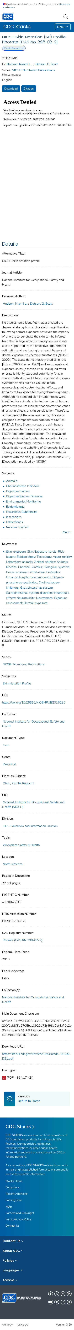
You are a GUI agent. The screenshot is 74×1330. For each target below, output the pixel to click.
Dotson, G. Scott (46, 64)
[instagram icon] (63, 1294)
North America (12, 864)
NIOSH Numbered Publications (33, 70)
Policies (8, 1260)
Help (9, 1207)
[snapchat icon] (63, 1302)
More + (67, 532)
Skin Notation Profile (17, 683)
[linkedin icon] (69, 1294)
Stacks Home (14, 1181)
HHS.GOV (7, 1324)
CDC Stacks (18, 1126)
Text (6, 745)
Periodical (9, 764)
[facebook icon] (50, 1294)
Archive (8, 1280)
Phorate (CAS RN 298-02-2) (22, 940)
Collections (13, 1187)
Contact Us (12, 1226)
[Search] (66, 16)
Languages (11, 1270)
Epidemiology (15, 507)
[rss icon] (69, 1302)
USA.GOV (23, 1324)
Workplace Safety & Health (21, 845)
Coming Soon (14, 1200)
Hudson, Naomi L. (19, 64)
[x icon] (57, 1294)
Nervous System (17, 527)
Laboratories (14, 522)
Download (11, 89)
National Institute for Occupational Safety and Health (33, 999)
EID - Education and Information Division (30, 826)
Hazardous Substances (21, 512)
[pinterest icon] (57, 1302)
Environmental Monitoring (23, 501)
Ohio (6, 783)
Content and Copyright (20, 1213)
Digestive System (18, 491)
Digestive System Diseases (24, 496)
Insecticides (14, 517)
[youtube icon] (50, 1302)
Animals (11, 481)
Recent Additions (17, 1194)
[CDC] (7, 16)
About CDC (11, 1251)
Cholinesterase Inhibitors (23, 486)
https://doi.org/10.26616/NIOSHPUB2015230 (33, 702)
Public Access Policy (19, 1219)
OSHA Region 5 (23, 783)
